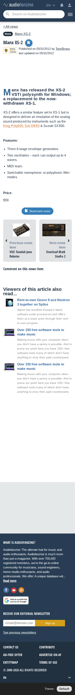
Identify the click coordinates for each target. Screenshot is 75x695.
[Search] (7, 14)
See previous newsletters (19, 632)
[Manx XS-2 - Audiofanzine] (18, 5)
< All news (10, 26)
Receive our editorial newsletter (26, 613)
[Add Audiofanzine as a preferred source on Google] (16, 600)
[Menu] (70, 14)
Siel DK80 (32, 126)
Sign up (50, 623)
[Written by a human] (10, 51)
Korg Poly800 (13, 126)
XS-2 (23, 34)
